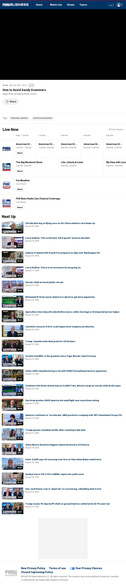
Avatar (119, 5)
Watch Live (56, 4)
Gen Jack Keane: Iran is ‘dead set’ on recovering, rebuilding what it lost (63, 489)
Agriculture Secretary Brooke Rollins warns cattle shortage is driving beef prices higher (72, 312)
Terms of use (57, 568)
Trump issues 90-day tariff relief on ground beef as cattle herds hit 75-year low (67, 504)
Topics (83, 4)
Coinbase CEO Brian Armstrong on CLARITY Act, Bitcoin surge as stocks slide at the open (73, 385)
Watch (20, 153)
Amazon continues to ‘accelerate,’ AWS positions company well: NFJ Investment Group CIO (73, 415)
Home (39, 4)
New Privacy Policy (33, 568)
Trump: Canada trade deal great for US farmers (50, 341)
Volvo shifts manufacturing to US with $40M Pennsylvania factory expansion (66, 371)
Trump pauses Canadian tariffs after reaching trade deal (55, 430)
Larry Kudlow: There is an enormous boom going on (53, 267)
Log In (111, 5)
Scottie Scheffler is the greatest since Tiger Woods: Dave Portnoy (60, 356)
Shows (70, 4)
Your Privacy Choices (88, 568)
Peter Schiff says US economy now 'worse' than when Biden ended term (63, 459)
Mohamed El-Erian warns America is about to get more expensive (60, 297)
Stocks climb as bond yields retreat (44, 282)
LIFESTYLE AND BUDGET (42, 118)
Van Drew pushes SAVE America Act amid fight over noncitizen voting (62, 400)
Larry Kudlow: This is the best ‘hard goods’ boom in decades (57, 238)
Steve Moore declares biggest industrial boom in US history (57, 445)
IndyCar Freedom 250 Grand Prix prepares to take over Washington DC (62, 253)
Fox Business (16, 4)
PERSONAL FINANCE (19, 118)
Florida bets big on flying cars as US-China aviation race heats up (60, 223)
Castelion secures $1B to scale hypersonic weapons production (59, 326)
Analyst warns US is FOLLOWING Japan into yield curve (54, 474)
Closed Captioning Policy (37, 572)
